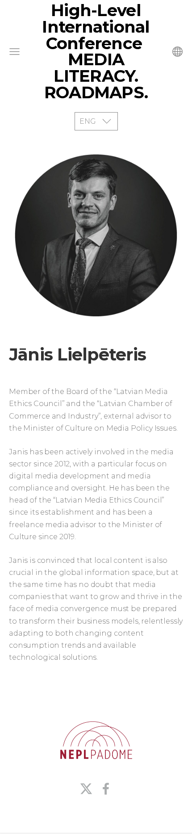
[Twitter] (86, 788)
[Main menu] (14, 51)
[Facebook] (106, 788)
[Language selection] (177, 51)
